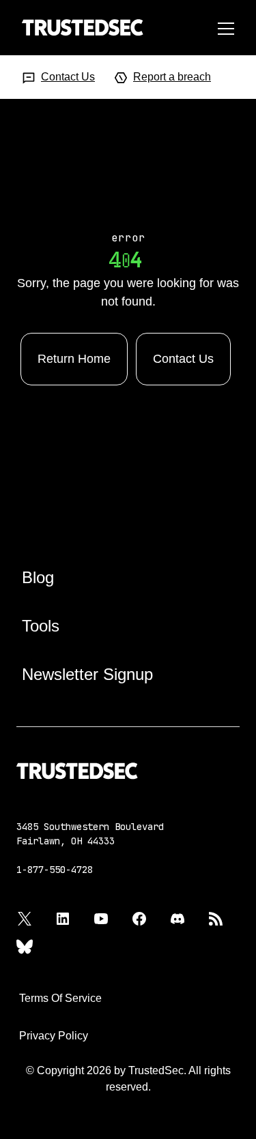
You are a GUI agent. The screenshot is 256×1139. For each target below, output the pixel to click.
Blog (38, 577)
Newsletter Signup (87, 674)
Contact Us (68, 77)
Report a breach (172, 77)
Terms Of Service (60, 998)
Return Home (74, 359)
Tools (40, 626)
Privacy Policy (53, 1035)
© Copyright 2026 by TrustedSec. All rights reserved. (128, 1079)
